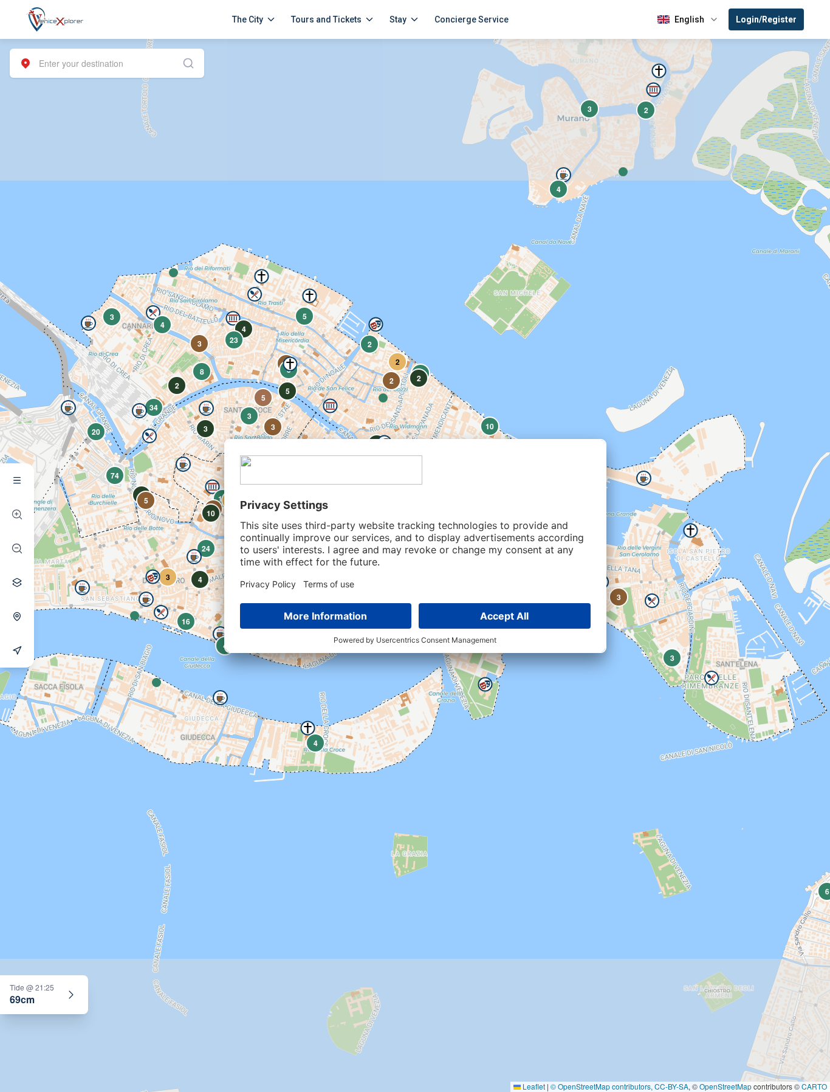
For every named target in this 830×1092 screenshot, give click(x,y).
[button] (173, 272)
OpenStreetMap (725, 1086)
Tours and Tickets (326, 19)
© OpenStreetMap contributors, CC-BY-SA (619, 1086)
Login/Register (766, 19)
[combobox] (107, 63)
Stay (397, 19)
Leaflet (533, 1086)
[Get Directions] (17, 650)
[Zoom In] (17, 514)
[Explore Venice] (17, 480)
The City (247, 19)
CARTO (814, 1086)
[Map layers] (17, 582)
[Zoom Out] (17, 548)
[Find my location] (17, 616)
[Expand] (71, 995)
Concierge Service (471, 19)
